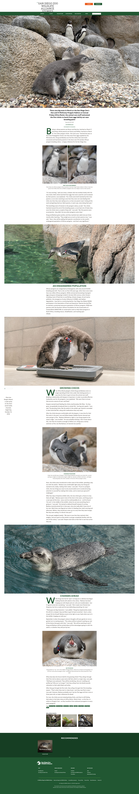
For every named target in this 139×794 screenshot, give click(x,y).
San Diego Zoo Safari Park (43, 772)
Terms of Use (86, 780)
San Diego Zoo (40, 770)
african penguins (59, 706)
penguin (71, 706)
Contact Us (99, 780)
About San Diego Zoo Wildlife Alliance (60, 780)
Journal (56, 770)
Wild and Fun (78, 13)
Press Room (73, 774)
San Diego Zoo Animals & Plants (60, 772)
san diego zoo (81, 706)
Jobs (88, 770)
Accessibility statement (72, 780)
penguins (75, 706)
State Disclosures (93, 780)
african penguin (52, 706)
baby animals (66, 706)
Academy (72, 770)
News (86, 13)
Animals (42, 13)
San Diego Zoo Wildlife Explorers (77, 772)
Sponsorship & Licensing (91, 774)
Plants (51, 13)
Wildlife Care (60, 13)
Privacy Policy (80, 780)
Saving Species (69, 13)
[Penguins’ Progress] (69, 107)
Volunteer (89, 772)
